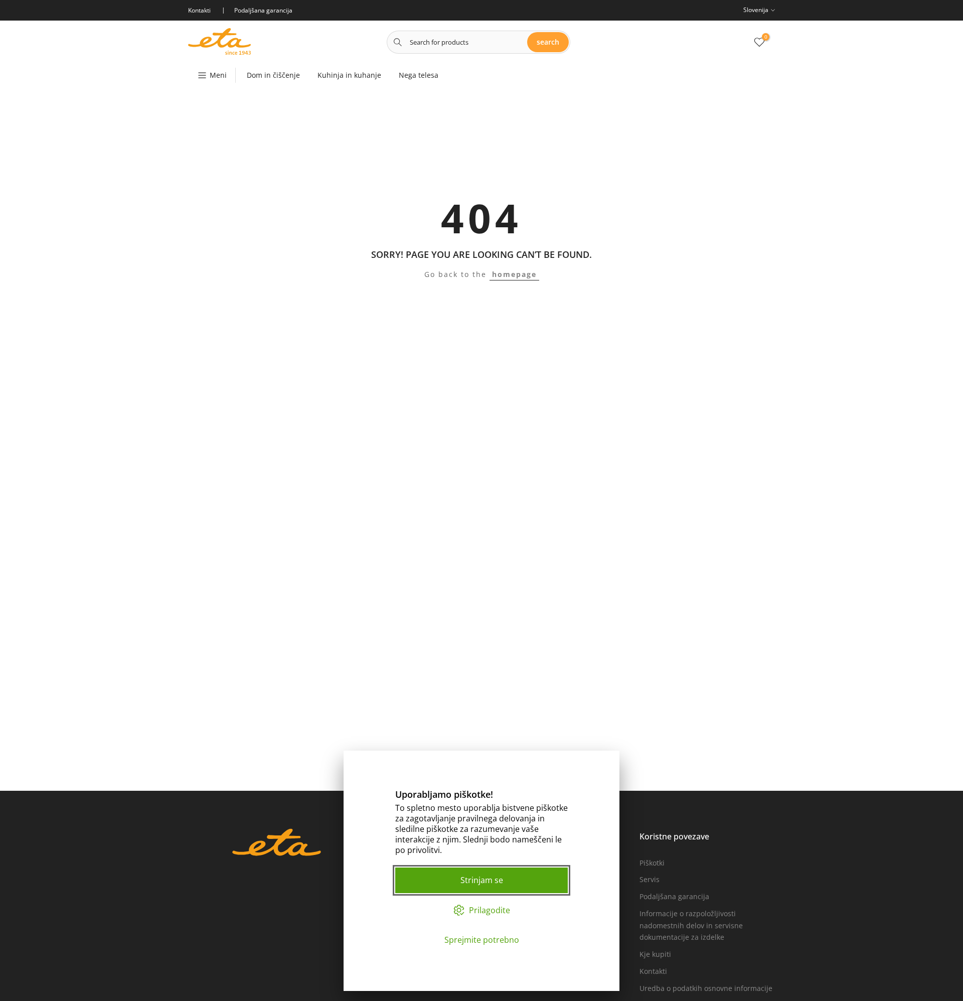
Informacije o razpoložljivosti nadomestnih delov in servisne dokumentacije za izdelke (691, 925)
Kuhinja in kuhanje (349, 75)
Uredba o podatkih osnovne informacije (705, 988)
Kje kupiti (655, 954)
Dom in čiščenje (273, 75)
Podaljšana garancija (674, 896)
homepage (514, 274)
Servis (649, 879)
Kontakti (653, 971)
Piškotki (652, 863)
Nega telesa (418, 75)
